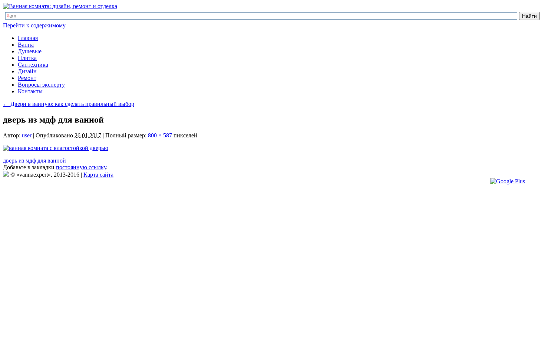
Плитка (27, 58)
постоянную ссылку (81, 167)
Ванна (26, 44)
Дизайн (27, 71)
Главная (28, 38)
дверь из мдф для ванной (34, 160)
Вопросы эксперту (41, 84)
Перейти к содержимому (34, 25)
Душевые (30, 51)
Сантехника (33, 64)
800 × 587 (160, 135)
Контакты (30, 91)
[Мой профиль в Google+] (507, 181)
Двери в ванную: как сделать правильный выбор (68, 104)
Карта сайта (98, 174)
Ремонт (27, 78)
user (27, 135)
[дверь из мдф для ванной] (55, 148)
